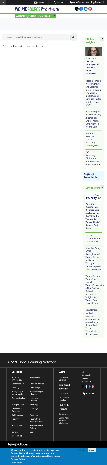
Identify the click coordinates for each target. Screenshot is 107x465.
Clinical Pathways (37, 384)
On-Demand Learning (64, 399)
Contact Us (86, 382)
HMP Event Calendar (63, 379)
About (84, 372)
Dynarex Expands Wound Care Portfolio (93, 238)
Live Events (63, 394)
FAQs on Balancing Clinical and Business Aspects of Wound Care (93, 158)
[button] (3, 2)
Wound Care (17, 436)
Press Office (87, 375)
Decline (81, 450)
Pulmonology (17, 426)
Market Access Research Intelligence (64, 420)
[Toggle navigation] (102, 9)
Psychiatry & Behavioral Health (37, 420)
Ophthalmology (18, 415)
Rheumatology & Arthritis (36, 427)
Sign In (85, 379)
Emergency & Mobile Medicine (18, 393)
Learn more (16, 462)
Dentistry (15, 388)
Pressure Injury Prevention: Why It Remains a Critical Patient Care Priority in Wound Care (93, 119)
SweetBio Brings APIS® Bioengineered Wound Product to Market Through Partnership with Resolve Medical (93, 259)
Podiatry (15, 419)
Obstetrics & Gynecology (17, 410)
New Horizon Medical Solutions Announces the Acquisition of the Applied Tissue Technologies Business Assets (92, 322)
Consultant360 (65, 414)
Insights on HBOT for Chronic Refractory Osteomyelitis (92, 139)
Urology (33, 432)
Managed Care (18, 405)
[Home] (37, 10)
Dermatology (35, 388)
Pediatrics (34, 415)
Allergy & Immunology (17, 379)
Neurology (34, 405)
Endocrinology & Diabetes (36, 393)
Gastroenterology (19, 398)
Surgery (15, 432)
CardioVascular (18, 384)
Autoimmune (35, 377)
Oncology (34, 409)
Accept (92, 450)
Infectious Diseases (34, 399)
